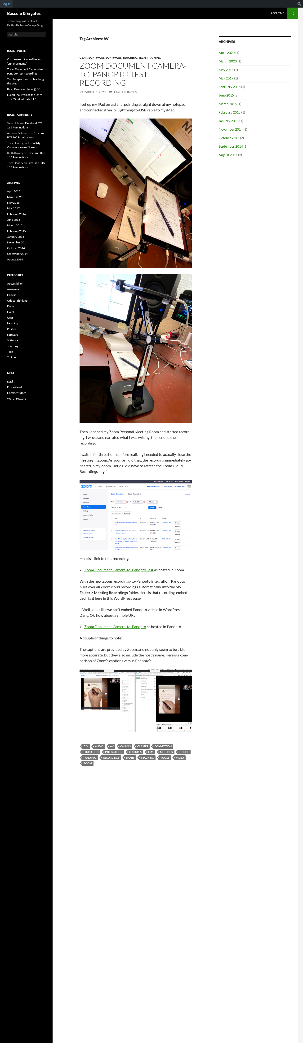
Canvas (125, 746)
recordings (111, 757)
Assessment (14, 289)
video (180, 757)
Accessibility (14, 283)
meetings (166, 751)
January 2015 (229, 121)
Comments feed (17, 393)
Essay (10, 306)
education (91, 751)
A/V (86, 746)
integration (113, 751)
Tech (142, 57)
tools (164, 757)
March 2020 (228, 61)
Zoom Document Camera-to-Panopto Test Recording (133, 74)
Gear (83, 57)
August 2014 (228, 155)
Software (96, 57)
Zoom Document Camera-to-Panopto (115, 626)
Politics (11, 329)
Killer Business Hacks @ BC (23, 89)
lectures (135, 751)
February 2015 (230, 112)
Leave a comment (126, 92)
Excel (10, 312)
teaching (147, 757)
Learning (12, 323)
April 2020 (227, 53)
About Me (277, 13)
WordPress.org (16, 398)
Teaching (130, 57)
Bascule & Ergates (24, 13)
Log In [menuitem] (6, 4)
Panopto (90, 757)
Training (154, 57)
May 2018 (226, 70)
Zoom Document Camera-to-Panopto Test (119, 570)
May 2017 (226, 78)
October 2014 (229, 138)
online (184, 751)
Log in (10, 381)
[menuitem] (299, 4)
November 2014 (231, 129)
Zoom (88, 763)
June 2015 (226, 95)
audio (99, 746)
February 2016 (230, 87)
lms (150, 751)
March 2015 (228, 104)
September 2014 (231, 146)
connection (163, 746)
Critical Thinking (17, 300)
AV (112, 746)
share (130, 757)
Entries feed (14, 387)
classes (142, 746)
